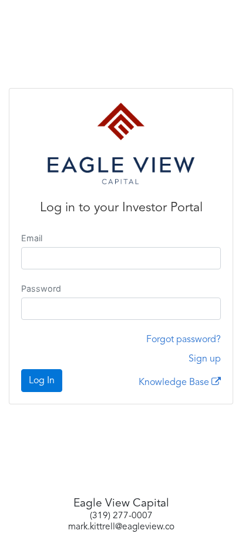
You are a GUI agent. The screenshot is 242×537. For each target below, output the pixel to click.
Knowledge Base (175, 382)
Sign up (205, 359)
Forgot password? (183, 340)
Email (31, 238)
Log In (42, 381)
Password (41, 288)
